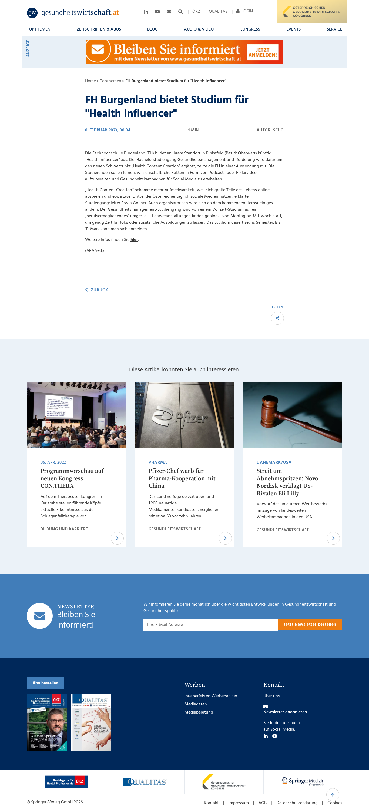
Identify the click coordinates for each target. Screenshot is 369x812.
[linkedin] (265, 736)
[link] (73, 13)
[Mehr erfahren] (66, 782)
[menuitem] (196, 12)
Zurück (99, 290)
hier (134, 239)
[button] (39, 29)
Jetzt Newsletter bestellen (310, 624)
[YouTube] (275, 736)
